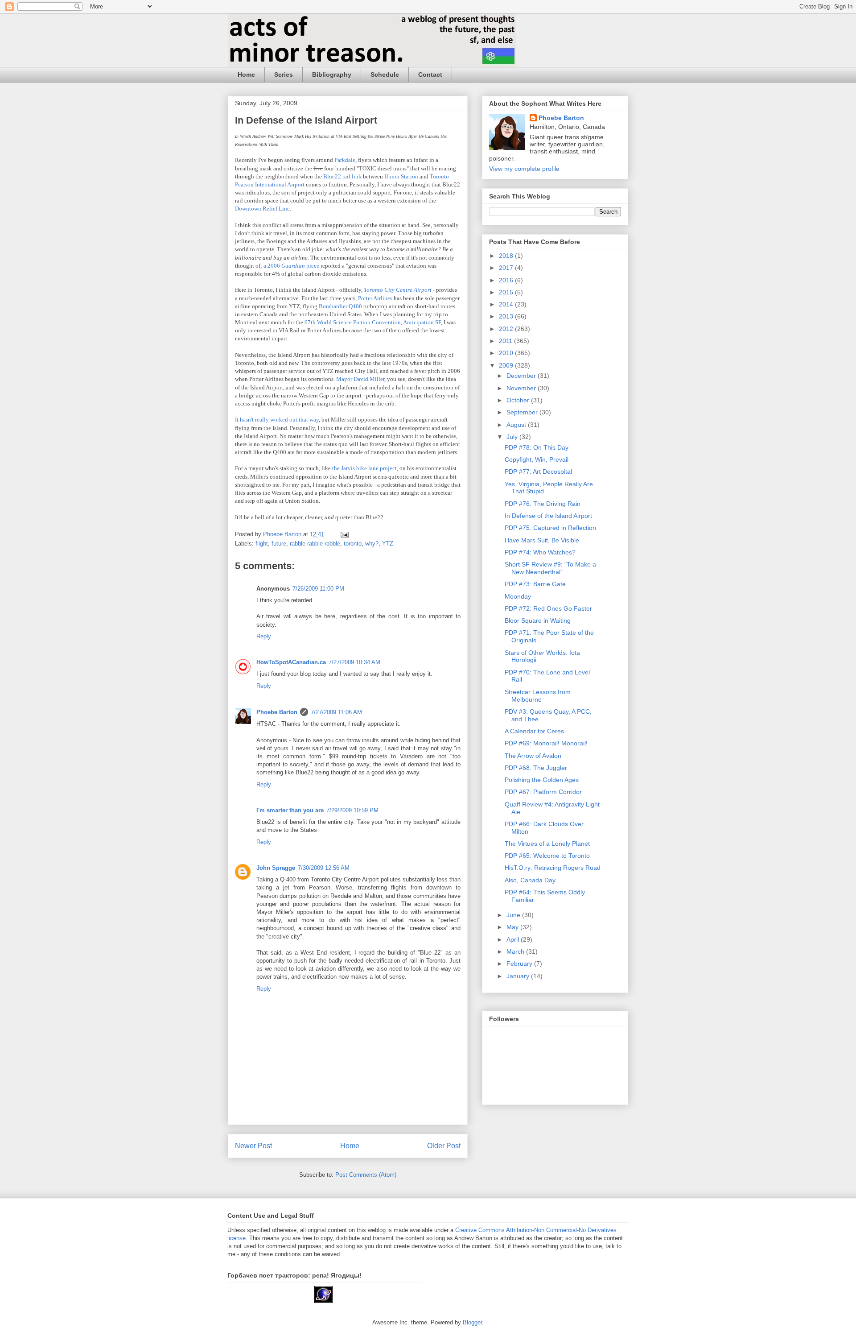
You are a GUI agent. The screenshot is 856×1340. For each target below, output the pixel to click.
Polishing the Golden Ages (542, 779)
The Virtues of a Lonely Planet (547, 843)
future (279, 543)
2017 (507, 267)
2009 (507, 365)
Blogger (472, 1322)
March (516, 951)
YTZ (387, 543)
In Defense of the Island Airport (548, 515)
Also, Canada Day (530, 880)
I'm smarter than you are (290, 810)
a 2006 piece (291, 265)
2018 (507, 255)
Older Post (444, 1146)
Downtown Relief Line (262, 208)
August (517, 424)
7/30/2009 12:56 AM (324, 867)
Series (283, 74)
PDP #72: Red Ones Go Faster (548, 608)
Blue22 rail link (342, 176)
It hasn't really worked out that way (277, 419)
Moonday (518, 596)
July (512, 436)
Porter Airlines (375, 298)
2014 (507, 304)
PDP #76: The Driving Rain (542, 503)
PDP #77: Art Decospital (538, 471)
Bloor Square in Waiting (538, 620)
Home (246, 74)
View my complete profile (524, 168)
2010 (507, 352)
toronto (353, 543)
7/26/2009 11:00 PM (318, 588)
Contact (430, 74)
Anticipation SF (422, 322)
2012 (507, 328)
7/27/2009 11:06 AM (336, 712)
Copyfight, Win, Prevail (536, 459)
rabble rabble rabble (315, 543)
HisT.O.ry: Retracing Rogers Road (553, 867)
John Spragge (275, 867)
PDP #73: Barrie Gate (535, 583)
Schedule (384, 74)
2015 (507, 292)
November (522, 388)
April (513, 939)
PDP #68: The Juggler (536, 767)
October (518, 400)
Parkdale (344, 160)
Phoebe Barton (276, 712)
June (514, 914)
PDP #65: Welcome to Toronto (547, 855)
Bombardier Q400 (340, 306)
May (513, 927)
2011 (506, 340)
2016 (507, 280)
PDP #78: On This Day (536, 447)
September (522, 412)
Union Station (401, 176)
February (520, 963)
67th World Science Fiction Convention (353, 322)
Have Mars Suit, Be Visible (542, 540)
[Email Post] (343, 534)
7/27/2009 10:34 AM (354, 662)
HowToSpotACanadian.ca (291, 662)
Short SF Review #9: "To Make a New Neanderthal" (550, 568)
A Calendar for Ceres (534, 731)
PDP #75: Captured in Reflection (550, 527)
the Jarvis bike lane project (364, 468)
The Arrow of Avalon (533, 755)
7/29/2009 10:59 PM (352, 810)
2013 (507, 316)
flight (261, 543)
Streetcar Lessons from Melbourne (538, 695)
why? (372, 543)
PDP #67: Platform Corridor (543, 791)
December (522, 375)
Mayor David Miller (360, 379)
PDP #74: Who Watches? (540, 552)
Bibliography (331, 74)
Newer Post (253, 1146)
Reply (263, 636)
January (518, 976)
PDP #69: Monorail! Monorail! (546, 743)
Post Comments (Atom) (365, 1174)
